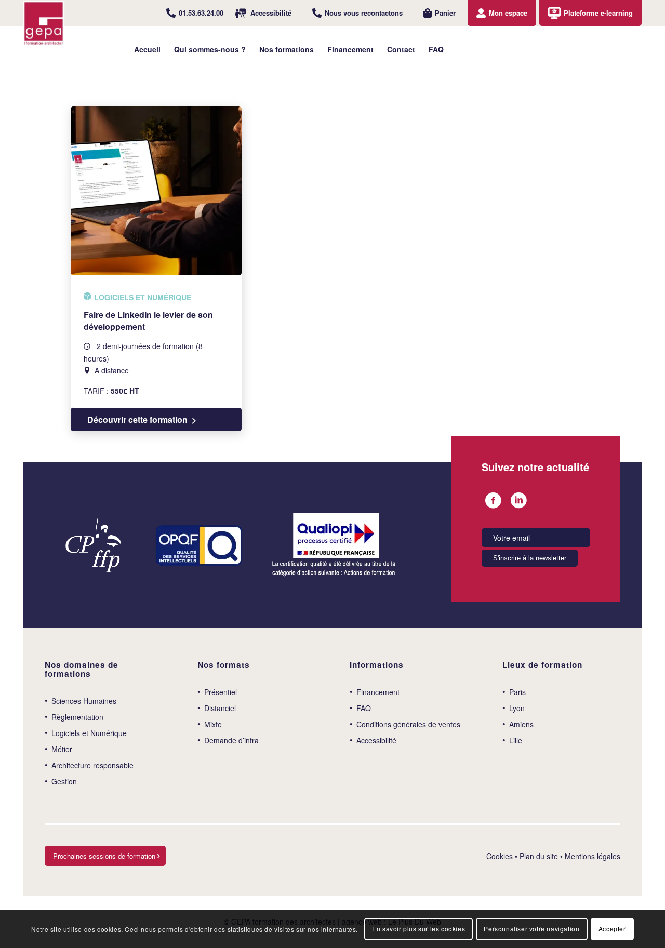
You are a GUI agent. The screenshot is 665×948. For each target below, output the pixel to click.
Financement (378, 692)
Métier (61, 749)
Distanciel (220, 708)
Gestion (64, 781)
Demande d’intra (231, 740)
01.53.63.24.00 (201, 13)
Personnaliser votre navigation (531, 928)
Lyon (517, 708)
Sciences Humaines (83, 701)
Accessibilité (270, 13)
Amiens (521, 724)
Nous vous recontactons (364, 13)
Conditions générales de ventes (408, 724)
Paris (517, 692)
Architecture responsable (92, 765)
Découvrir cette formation (137, 419)
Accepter (612, 928)
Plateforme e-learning (598, 13)
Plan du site (539, 856)
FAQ (363, 708)
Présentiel (220, 692)
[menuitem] (194, 13)
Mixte (213, 724)
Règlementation (77, 717)
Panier (445, 13)
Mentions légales (592, 856)
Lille (515, 740)
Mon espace (508, 13)
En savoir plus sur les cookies (418, 928)
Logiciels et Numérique (89, 733)
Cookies (499, 856)
